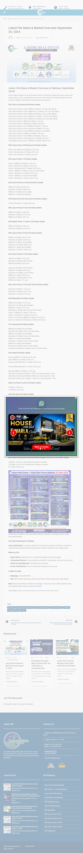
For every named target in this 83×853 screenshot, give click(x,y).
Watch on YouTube (41, 447)
